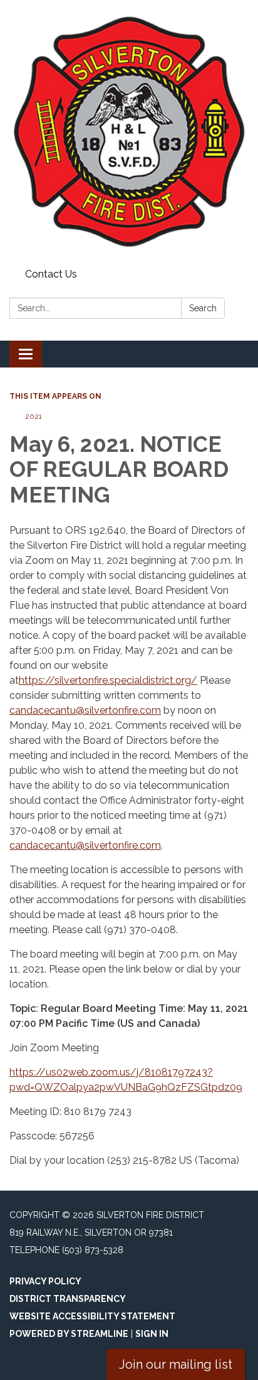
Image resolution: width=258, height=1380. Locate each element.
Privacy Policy (45, 1281)
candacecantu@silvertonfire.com (85, 710)
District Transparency (67, 1299)
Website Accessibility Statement (92, 1316)
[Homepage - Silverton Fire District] (129, 131)
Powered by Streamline (68, 1334)
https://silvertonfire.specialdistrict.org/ (108, 680)
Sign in (151, 1334)
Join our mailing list (175, 1364)
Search (203, 308)
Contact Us (51, 274)
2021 (33, 416)
